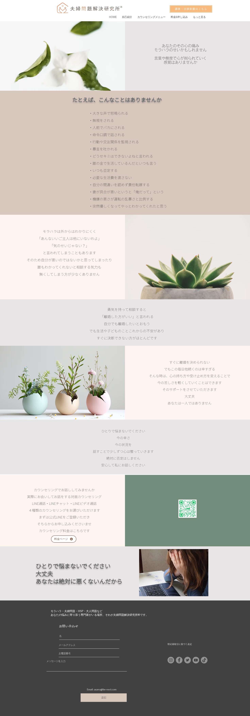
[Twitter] (187, 660)
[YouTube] (196, 660)
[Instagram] (171, 660)
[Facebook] (179, 660)
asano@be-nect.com (105, 689)
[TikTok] (204, 660)
